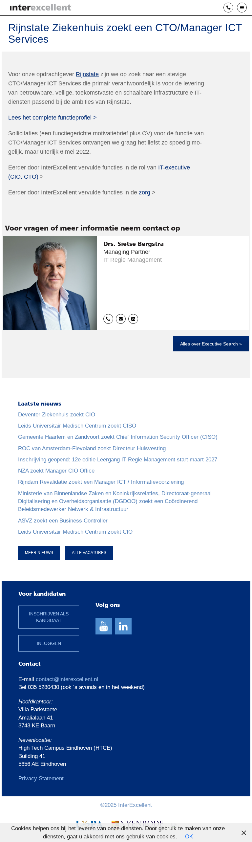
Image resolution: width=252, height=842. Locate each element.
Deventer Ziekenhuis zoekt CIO (56, 414)
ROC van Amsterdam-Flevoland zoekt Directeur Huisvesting (92, 448)
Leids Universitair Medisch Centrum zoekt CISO (77, 426)
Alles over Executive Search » (211, 343)
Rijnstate (87, 74)
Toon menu (246, 7)
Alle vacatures (89, 552)
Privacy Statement (41, 778)
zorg (144, 192)
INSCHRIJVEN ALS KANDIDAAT (49, 617)
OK (189, 836)
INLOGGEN (49, 643)
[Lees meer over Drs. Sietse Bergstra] (126, 283)
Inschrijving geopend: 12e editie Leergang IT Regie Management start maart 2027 (117, 459)
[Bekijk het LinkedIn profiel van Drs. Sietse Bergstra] (133, 319)
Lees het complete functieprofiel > (52, 117)
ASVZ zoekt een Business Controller (63, 521)
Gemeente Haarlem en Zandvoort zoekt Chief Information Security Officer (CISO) (118, 437)
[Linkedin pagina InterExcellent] (123, 626)
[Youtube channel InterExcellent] (103, 626)
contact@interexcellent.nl (67, 679)
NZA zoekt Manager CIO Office (56, 471)
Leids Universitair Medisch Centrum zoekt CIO (75, 532)
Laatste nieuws (39, 404)
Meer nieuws (39, 552)
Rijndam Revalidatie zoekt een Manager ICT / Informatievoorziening (101, 482)
